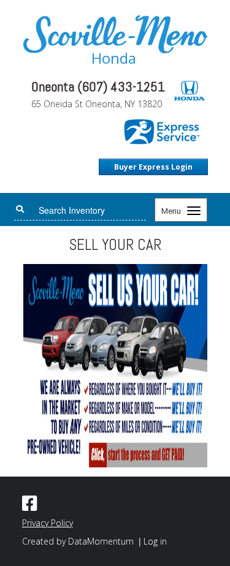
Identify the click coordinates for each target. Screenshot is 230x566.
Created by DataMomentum (79, 541)
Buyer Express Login (153, 167)
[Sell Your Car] (115, 365)
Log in (155, 541)
